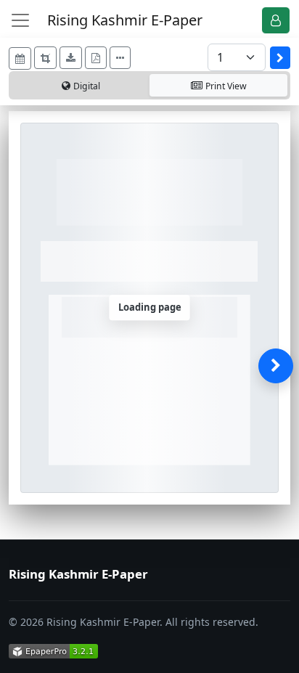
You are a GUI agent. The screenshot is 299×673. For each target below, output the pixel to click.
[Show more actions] (120, 57)
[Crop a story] (45, 57)
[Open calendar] (20, 58)
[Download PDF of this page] (96, 57)
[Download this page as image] (71, 57)
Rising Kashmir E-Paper (124, 20)
